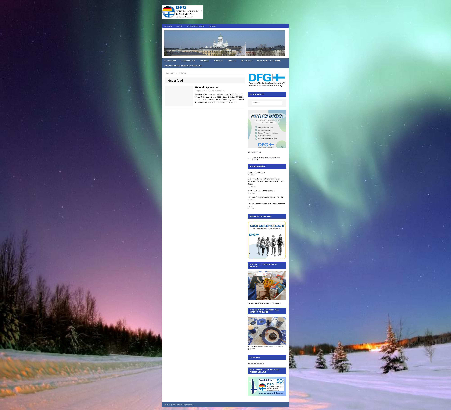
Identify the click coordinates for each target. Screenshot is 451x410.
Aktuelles (204, 61)
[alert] (267, 158)
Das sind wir (170, 61)
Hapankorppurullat (207, 87)
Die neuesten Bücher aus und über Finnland (264, 303)
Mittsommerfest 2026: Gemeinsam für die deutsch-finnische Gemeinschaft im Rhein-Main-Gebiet (266, 181)
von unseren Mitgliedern (269, 61)
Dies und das (246, 61)
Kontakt (179, 26)
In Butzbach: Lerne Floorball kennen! (261, 190)
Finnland (232, 61)
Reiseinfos (218, 61)
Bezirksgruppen (188, 61)
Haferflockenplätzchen (256, 172)
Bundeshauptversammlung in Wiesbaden (183, 66)
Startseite (168, 26)
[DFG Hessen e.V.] (225, 43)
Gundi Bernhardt (216, 91)
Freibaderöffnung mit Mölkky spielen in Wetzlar (265, 197)
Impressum (212, 26)
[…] (236, 102)
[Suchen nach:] (267, 103)
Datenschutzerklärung (195, 26)
